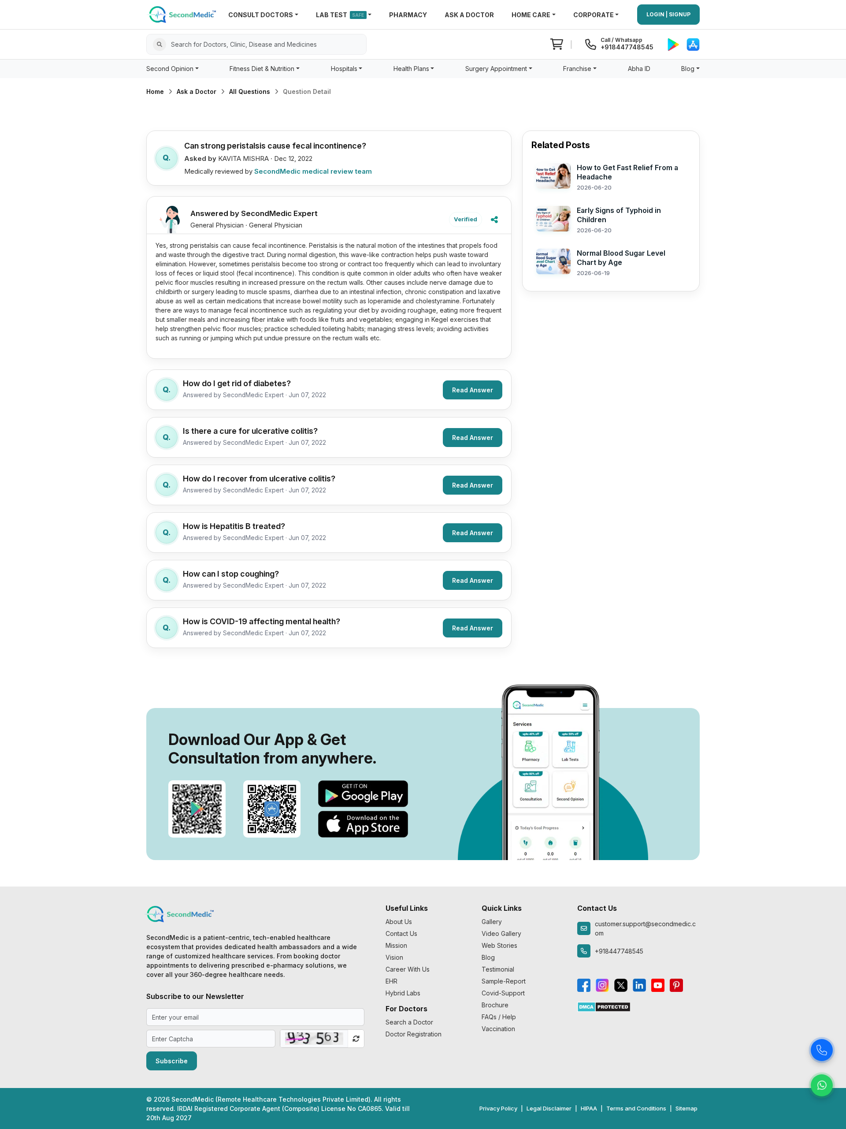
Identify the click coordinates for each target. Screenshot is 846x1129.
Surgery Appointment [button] (496, 68)
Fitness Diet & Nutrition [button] (262, 68)
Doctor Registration (414, 1034)
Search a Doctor (409, 1022)
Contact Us (401, 933)
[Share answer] (494, 219)
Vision (394, 957)
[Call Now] (822, 1051)
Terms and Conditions (636, 1108)
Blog (488, 957)
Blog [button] (687, 68)
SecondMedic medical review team (313, 171)
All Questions (249, 91)
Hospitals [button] (344, 68)
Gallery (492, 921)
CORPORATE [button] (593, 15)
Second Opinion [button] (169, 68)
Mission (396, 945)
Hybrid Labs (403, 993)
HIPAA (589, 1108)
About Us (399, 921)
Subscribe (172, 1061)
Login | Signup (668, 14)
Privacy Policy (498, 1108)
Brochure (495, 1005)
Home (155, 91)
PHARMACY (408, 15)
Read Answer (472, 390)
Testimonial (498, 969)
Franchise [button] (577, 68)
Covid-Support (503, 993)
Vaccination (498, 1028)
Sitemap (686, 1108)
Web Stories (499, 945)
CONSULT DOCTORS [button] (260, 15)
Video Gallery (501, 933)
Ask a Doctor (196, 91)
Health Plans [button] (411, 68)
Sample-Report (504, 981)
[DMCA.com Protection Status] (604, 1006)
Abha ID (639, 68)
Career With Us (408, 969)
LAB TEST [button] (340, 15)
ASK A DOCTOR (469, 15)
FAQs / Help (499, 1017)
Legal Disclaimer (549, 1108)
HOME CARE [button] (531, 15)
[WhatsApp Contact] (822, 1086)
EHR (391, 981)
